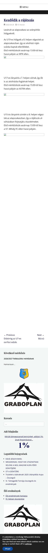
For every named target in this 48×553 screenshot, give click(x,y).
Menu (25, 7)
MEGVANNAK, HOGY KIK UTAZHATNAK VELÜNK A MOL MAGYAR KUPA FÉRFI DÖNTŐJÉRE (22, 465)
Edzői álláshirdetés (14, 459)
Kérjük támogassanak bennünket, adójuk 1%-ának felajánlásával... (24, 438)
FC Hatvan (21, 25)
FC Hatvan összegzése (15, 499)
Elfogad (7, 549)
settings (28, 544)
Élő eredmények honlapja (16, 496)
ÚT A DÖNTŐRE (12, 471)
